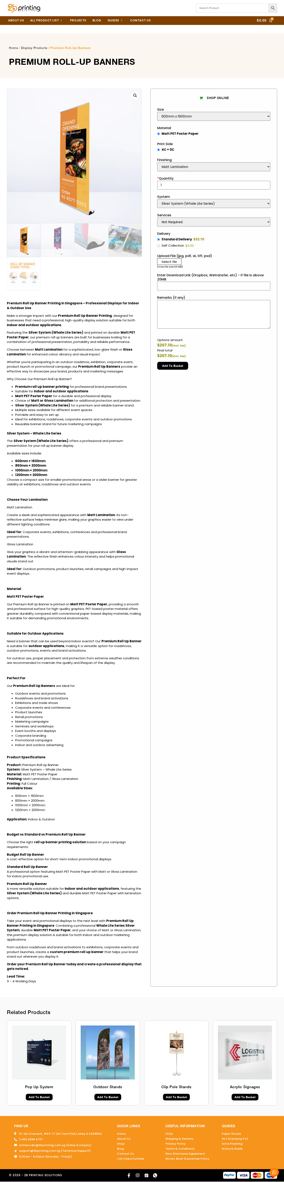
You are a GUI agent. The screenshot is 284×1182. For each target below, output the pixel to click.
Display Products (34, 48)
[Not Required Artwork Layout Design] (213, 222)
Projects (78, 20)
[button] (135, 95)
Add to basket (172, 365)
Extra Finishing (232, 1144)
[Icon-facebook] (129, 1175)
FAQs (169, 1134)
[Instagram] (138, 1175)
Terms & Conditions (180, 1149)
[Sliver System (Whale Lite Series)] (213, 203)
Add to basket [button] (39, 1097)
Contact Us (140, 20)
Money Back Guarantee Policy (187, 1159)
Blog (97, 20)
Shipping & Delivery (179, 1139)
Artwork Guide (232, 1149)
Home (13, 48)
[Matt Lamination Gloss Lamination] (213, 166)
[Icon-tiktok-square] (146, 1175)
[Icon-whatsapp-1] (155, 1175)
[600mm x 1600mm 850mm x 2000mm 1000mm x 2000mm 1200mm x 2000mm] (213, 116)
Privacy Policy (175, 1144)
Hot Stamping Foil (235, 1139)
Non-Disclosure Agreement (185, 1154)
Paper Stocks (231, 1134)
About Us (16, 20)
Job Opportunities (130, 1159)
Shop (121, 1144)
